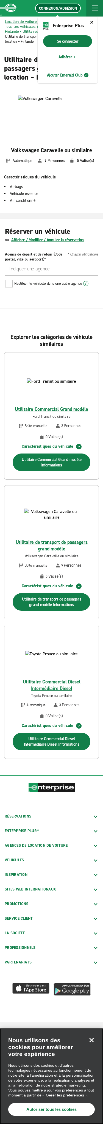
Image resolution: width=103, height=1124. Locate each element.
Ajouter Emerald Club (65, 75)
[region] (51, 1076)
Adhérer (65, 57)
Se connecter (68, 41)
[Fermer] (91, 1040)
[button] (95, 8)
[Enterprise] (8, 8)
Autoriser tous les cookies (51, 1109)
